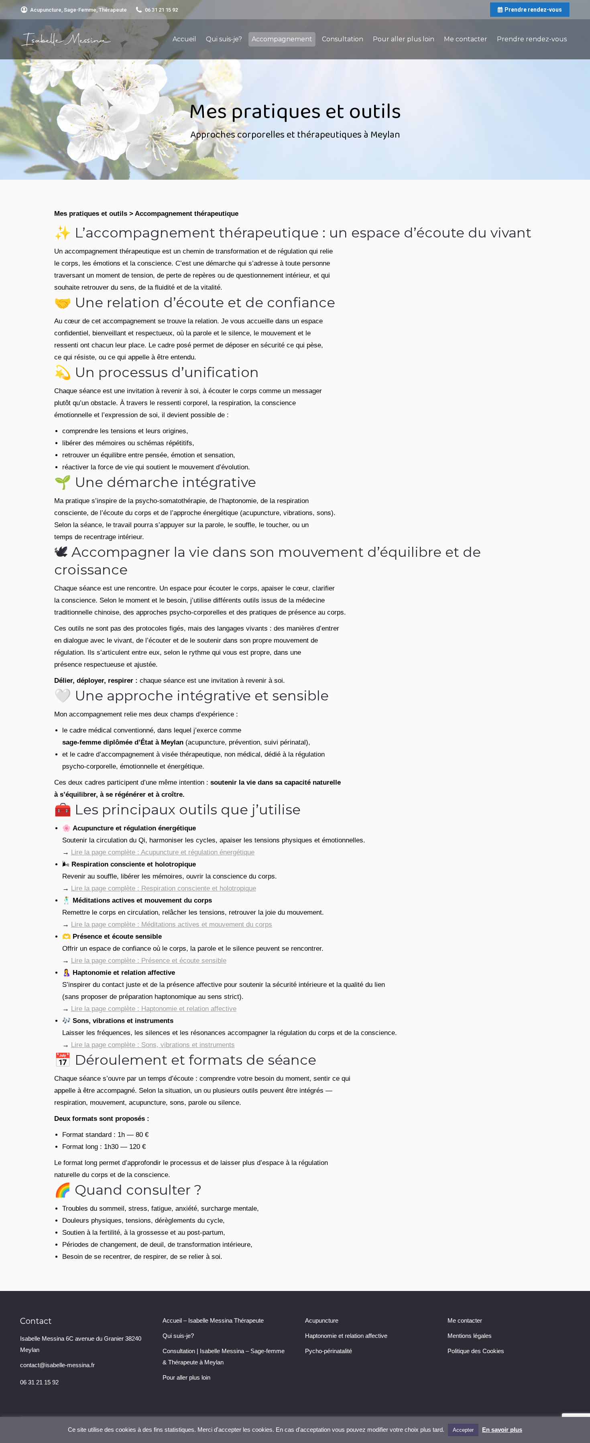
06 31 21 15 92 (161, 10)
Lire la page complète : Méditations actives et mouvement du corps (171, 924)
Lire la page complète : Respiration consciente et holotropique (163, 888)
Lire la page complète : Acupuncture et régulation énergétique (162, 852)
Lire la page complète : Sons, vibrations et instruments (153, 1045)
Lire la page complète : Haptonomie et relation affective (153, 1009)
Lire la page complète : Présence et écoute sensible (148, 960)
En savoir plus (502, 1429)
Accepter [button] (463, 1430)
